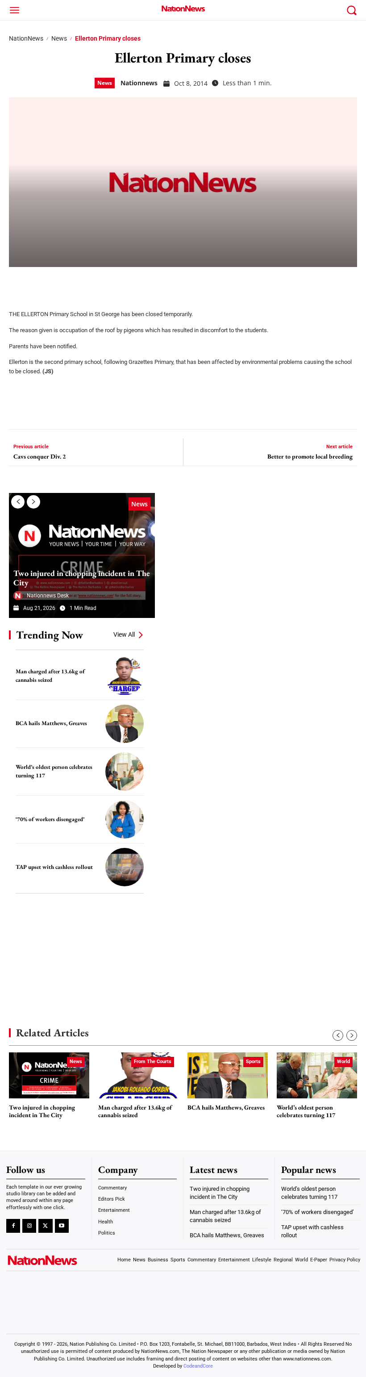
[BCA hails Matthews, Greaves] (124, 724)
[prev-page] (18, 502)
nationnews (139, 83)
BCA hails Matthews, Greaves (51, 723)
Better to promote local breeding (310, 456)
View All (124, 634)
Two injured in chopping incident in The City (81, 578)
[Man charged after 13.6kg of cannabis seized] (124, 676)
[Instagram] (29, 1226)
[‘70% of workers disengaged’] (124, 819)
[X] (41, 283)
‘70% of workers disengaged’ (50, 819)
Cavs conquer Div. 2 (39, 456)
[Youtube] (62, 1226)
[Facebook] (19, 283)
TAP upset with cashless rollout (54, 867)
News (59, 38)
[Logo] (183, 8)
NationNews (26, 38)
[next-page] (33, 502)
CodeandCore (198, 1366)
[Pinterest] (63, 283)
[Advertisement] (76, 947)
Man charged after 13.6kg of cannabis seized (135, 1111)
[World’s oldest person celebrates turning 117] (124, 771)
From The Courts (152, 1061)
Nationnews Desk (48, 596)
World (343, 1061)
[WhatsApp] (86, 283)
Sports (253, 1061)
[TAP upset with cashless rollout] (124, 867)
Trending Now (49, 635)
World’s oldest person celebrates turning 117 (306, 1111)
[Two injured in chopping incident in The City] (82, 555)
